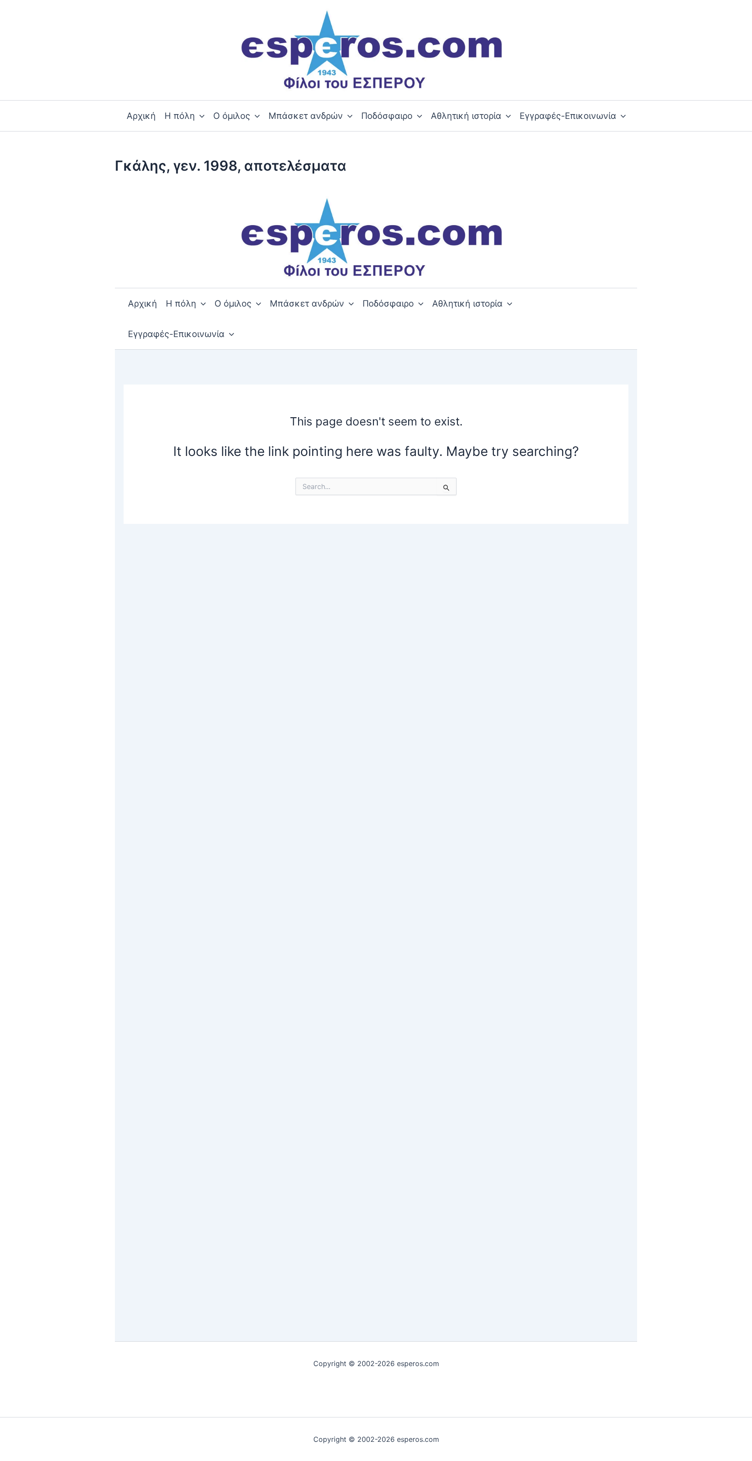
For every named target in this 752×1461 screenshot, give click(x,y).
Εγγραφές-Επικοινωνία (568, 116)
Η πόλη (179, 116)
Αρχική (141, 116)
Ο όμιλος (231, 116)
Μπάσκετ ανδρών (306, 116)
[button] (200, 116)
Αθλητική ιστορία (466, 116)
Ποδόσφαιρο (387, 116)
